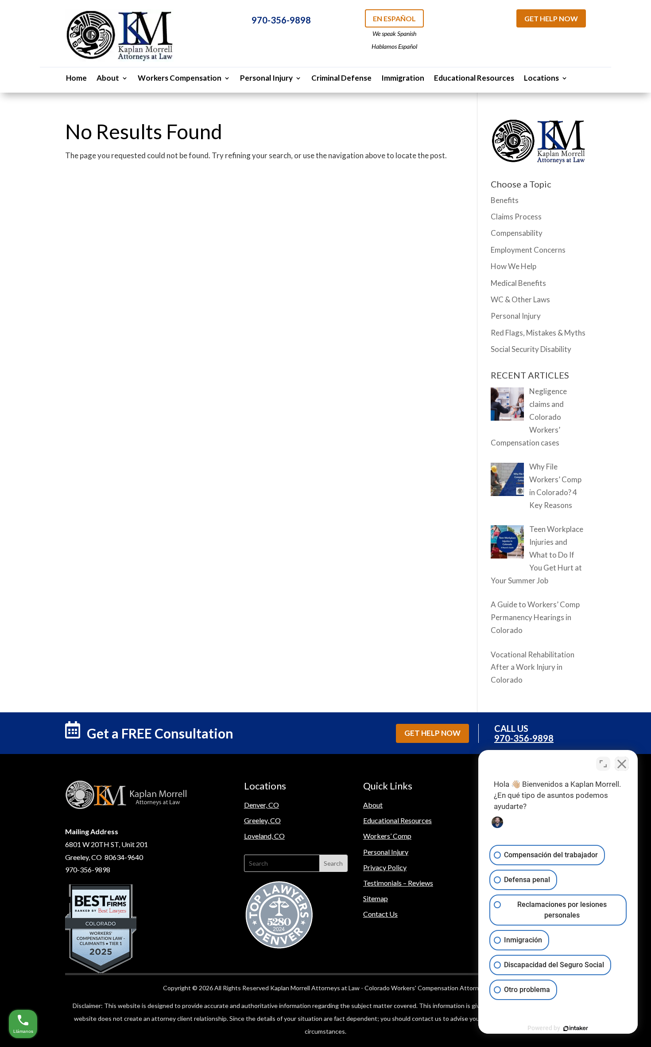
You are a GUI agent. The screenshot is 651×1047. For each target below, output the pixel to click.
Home (76, 78)
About (108, 78)
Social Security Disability (531, 349)
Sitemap (375, 898)
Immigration (402, 78)
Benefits (505, 200)
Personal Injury (266, 78)
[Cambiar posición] (603, 764)
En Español (394, 18)
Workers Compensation (179, 78)
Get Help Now (551, 18)
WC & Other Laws (520, 299)
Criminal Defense (341, 78)
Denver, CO (261, 805)
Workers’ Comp (387, 836)
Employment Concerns (528, 249)
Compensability (516, 233)
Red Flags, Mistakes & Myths (538, 332)
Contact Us (380, 914)
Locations (541, 78)
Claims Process (516, 216)
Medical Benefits (518, 283)
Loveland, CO (264, 836)
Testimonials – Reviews (398, 883)
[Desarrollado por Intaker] (575, 1028)
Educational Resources (474, 78)
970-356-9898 (281, 20)
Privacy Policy (385, 867)
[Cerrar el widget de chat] (622, 764)
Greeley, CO (262, 820)
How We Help (513, 266)
